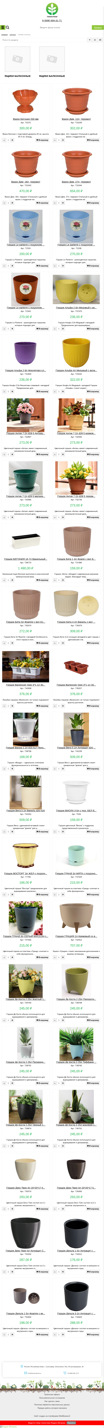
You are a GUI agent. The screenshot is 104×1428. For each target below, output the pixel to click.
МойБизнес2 (64, 1416)
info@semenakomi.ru (34, 1373)
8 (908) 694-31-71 (52, 20)
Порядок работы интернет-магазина (52, 1408)
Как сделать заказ (52, 1401)
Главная (4, 34)
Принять (71, 1423)
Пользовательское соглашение (52, 1398)
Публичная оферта (52, 1394)
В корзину (43, 140)
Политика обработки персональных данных (52, 1405)
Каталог (13, 34)
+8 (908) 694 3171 (73, 1373)
